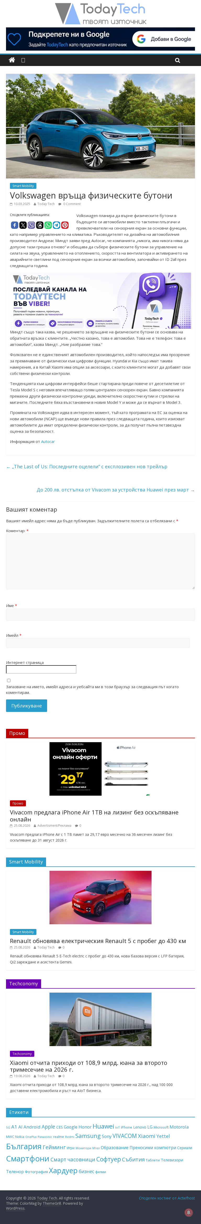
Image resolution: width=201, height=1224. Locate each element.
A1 (14, 1126)
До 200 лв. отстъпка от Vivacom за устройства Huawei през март (116, 490)
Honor (85, 1127)
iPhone (126, 1127)
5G (8, 1127)
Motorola (179, 1127)
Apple (48, 1126)
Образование (115, 1147)
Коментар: (17, 530)
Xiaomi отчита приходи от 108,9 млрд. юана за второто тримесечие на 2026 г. (88, 1066)
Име (11, 605)
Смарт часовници (73, 1159)
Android (32, 1127)
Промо (18, 803)
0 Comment (72, 204)
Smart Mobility (23, 186)
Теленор (15, 1171)
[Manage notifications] (189, 1212)
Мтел (96, 1148)
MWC (10, 1136)
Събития (133, 1159)
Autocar (48, 441)
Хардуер (63, 1170)
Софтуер (108, 1159)
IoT (117, 1127)
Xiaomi (146, 1135)
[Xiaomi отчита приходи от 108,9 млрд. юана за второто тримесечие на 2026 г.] (100, 995)
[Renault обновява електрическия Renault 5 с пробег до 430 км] (100, 873)
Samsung (88, 1135)
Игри (71, 1147)
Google (70, 1127)
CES (59, 1127)
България (24, 1146)
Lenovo (139, 1127)
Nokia (19, 1136)
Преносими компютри (153, 1147)
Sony (106, 1136)
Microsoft (161, 1127)
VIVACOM (125, 1135)
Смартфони (27, 1158)
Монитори (83, 1148)
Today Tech (46, 204)
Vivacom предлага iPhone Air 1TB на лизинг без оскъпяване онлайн (94, 815)
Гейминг (54, 1147)
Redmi (69, 1137)
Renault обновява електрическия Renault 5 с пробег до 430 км (98, 941)
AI (20, 1127)
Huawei (103, 1126)
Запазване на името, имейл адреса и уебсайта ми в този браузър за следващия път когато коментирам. (92, 689)
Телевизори (172, 1159)
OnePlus (31, 1137)
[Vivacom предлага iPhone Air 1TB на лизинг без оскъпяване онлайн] (100, 744)
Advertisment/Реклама (54, 825)
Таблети (153, 1160)
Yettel (163, 1136)
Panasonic (45, 1137)
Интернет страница (25, 662)
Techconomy (22, 1054)
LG (150, 1127)
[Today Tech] (100, 6)
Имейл (13, 635)
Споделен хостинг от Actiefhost (167, 1198)
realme (58, 1136)
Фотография (36, 1171)
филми (100, 1171)
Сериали (184, 1147)
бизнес (86, 1171)
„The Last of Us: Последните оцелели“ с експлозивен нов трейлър (87, 466)
